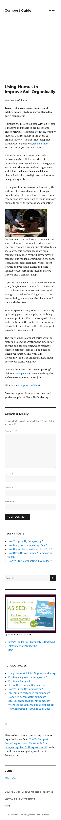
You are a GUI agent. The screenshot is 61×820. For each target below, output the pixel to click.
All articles (10, 778)
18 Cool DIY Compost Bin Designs (26, 685)
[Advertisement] (30, 52)
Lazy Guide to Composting (22, 645)
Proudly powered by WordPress (35, 814)
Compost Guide (18, 10)
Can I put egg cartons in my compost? (29, 692)
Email (9, 487)
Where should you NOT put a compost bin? (31, 704)
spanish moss (41, 143)
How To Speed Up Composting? (25, 541)
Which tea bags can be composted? (27, 677)
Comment (11, 431)
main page (21, 373)
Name (9, 474)
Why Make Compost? (19, 681)
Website (9, 501)
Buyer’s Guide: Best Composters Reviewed (31, 642)
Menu (52, 10)
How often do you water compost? (27, 696)
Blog (10, 649)
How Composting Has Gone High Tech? (30, 549)
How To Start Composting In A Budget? (30, 560)
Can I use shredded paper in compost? (29, 700)
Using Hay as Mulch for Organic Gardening (31, 673)
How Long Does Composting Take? (27, 545)
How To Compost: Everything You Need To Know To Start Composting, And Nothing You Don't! (27, 743)
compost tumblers (28, 385)
